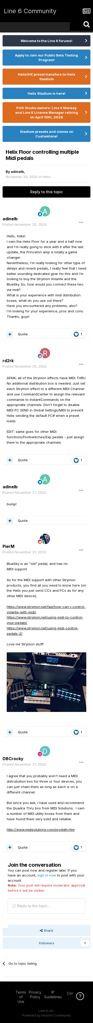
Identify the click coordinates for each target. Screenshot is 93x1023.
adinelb (17, 171)
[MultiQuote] (10, 334)
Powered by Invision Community (46, 1015)
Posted (25, 224)
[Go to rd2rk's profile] (45, 353)
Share (48, 930)
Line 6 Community (30, 11)
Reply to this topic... (33, 906)
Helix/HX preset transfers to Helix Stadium (46, 76)
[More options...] (81, 223)
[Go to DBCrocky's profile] (45, 751)
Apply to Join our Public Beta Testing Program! (46, 57)
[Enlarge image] (46, 682)
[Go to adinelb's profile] (45, 211)
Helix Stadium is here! (46, 93)
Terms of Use (21, 997)
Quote (23, 334)
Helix (46, 177)
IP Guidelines (53, 994)
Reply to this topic (46, 192)
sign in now (46, 875)
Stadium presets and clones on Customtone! (46, 133)
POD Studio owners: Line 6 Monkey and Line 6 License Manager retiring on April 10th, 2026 (46, 112)
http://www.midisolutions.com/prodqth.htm (41, 829)
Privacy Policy (35, 994)
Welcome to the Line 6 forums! (46, 41)
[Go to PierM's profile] (45, 539)
